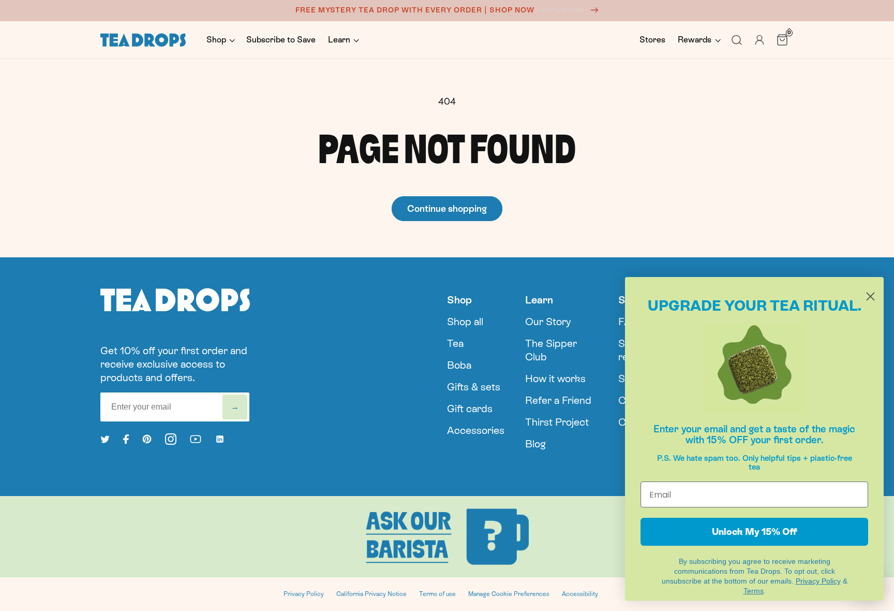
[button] (220, 40)
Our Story (548, 321)
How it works (555, 378)
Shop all (465, 321)
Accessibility (580, 594)
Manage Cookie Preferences (508, 594)
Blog (535, 443)
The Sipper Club (551, 350)
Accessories (475, 430)
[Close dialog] (870, 296)
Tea (455, 343)
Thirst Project (557, 422)
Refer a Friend (558, 400)
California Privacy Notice (371, 594)
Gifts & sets (473, 386)
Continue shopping (447, 208)
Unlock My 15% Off (754, 531)
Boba (459, 365)
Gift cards (470, 408)
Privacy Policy (304, 594)
